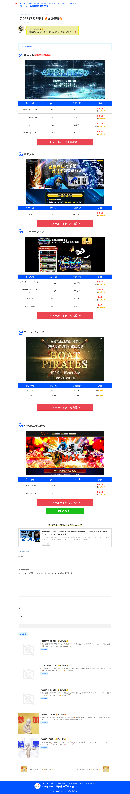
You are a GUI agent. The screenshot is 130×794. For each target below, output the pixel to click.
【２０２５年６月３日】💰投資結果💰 (54, 665)
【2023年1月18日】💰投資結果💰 (53, 739)
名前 (20, 599)
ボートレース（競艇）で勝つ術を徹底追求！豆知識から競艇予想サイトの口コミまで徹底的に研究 (69, 783)
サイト (21, 616)
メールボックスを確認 (64, 142)
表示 (30, 47)
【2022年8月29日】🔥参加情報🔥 (53, 715)
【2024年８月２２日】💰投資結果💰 (54, 641)
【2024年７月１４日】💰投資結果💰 (54, 690)
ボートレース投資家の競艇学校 (34, 6)
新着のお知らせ (24, 552)
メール (21, 608)
